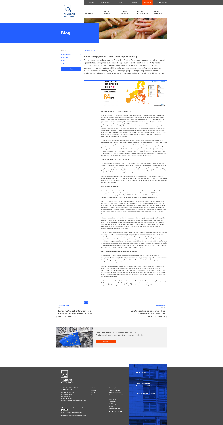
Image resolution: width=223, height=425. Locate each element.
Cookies (111, 406)
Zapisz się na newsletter (98, 397)
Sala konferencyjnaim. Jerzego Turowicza (143, 384)
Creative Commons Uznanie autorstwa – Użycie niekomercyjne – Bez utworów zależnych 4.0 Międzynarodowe (73, 413)
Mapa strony (112, 399)
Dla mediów (112, 401)
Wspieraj (146, 2)
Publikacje (93, 390)
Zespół (120, 2)
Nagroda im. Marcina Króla (142, 12)
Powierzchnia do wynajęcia (145, 393)
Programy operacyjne (124, 12)
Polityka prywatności (115, 404)
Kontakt (134, 2)
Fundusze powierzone (158, 12)
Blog (65, 33)
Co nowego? (89, 13)
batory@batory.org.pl (66, 394)
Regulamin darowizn (114, 408)
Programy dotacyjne (107, 12)
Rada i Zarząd (105, 2)
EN (166, 2)
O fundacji (91, 2)
